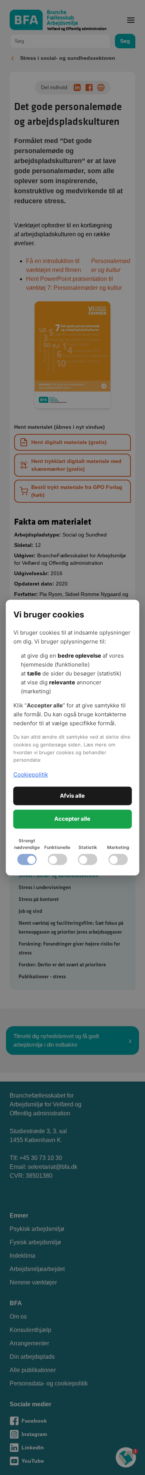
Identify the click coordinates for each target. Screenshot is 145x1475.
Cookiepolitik (30, 774)
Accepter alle (72, 818)
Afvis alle (72, 795)
